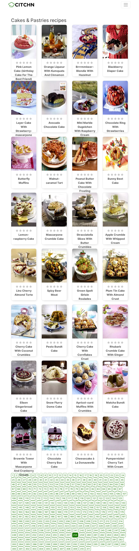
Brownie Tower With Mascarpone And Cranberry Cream (24, 466)
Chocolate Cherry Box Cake (54, 462)
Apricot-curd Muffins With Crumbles (84, 406)
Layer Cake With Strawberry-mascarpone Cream (23, 131)
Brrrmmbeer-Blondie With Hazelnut (85, 71)
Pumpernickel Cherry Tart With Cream (115, 462)
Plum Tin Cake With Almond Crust (115, 294)
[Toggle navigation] (126, 4)
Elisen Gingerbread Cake (23, 406)
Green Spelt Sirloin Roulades (85, 294)
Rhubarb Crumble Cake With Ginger (115, 350)
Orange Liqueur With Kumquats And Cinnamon (54, 71)
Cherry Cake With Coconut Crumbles (24, 350)
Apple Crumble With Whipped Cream (115, 238)
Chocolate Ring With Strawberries (115, 127)
